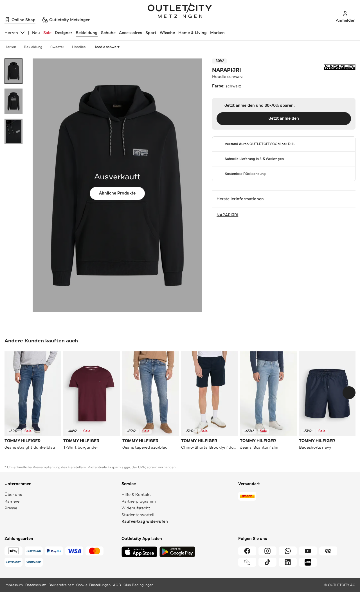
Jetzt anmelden (284, 118)
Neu (36, 32)
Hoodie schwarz (106, 47)
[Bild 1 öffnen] (13, 71)
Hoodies (79, 47)
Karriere (11, 501)
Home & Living (192, 32)
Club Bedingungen (138, 585)
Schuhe (108, 32)
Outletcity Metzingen (180, 11)
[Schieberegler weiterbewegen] (349, 392)
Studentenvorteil (138, 514)
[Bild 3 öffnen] (13, 131)
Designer (63, 32)
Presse (10, 507)
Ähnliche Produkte (117, 193)
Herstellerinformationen (240, 198)
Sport (150, 32)
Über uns (13, 494)
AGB (117, 585)
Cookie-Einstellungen (93, 585)
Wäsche (167, 32)
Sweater (57, 47)
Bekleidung (87, 32)
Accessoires (130, 32)
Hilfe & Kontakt (136, 494)
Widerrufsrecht (136, 507)
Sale (47, 32)
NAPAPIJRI (226, 70)
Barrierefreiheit (61, 585)
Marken (217, 32)
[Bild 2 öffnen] (13, 101)
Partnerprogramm (139, 501)
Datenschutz (35, 585)
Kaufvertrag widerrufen (145, 521)
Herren (10, 47)
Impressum (13, 585)
